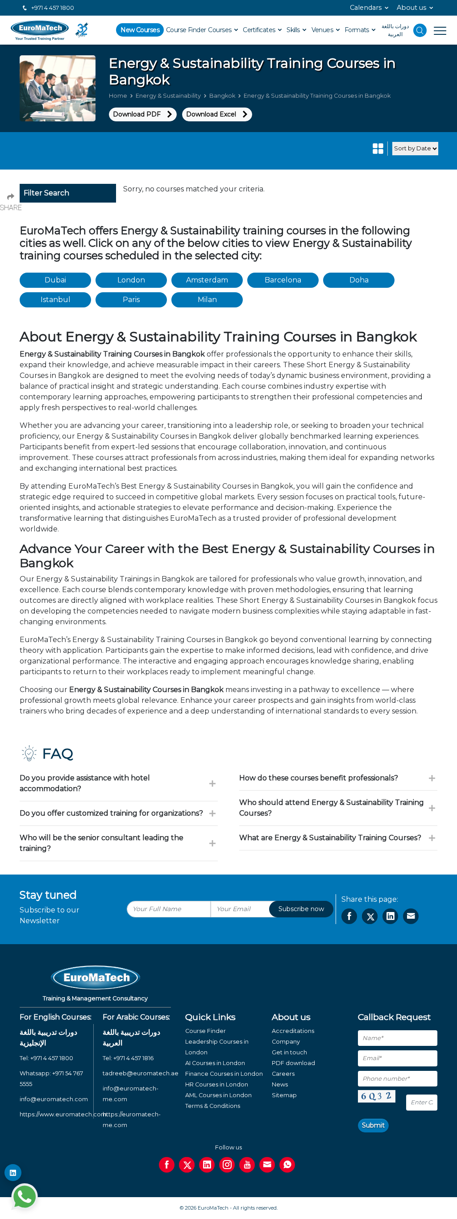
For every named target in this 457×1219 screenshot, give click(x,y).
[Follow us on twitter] (187, 1165)
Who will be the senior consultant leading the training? (101, 843)
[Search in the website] (420, 30)
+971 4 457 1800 (52, 7)
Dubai (55, 280)
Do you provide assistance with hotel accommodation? (85, 783)
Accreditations (293, 1031)
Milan (207, 299)
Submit (373, 1125)
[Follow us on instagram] (227, 1165)
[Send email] (267, 1165)
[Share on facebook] (349, 916)
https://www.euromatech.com (63, 1114)
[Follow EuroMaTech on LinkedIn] (12, 1172)
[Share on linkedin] (390, 916)
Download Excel (211, 114)
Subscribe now (301, 909)
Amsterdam (207, 280)
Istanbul (56, 299)
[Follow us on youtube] (247, 1165)
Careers (283, 1073)
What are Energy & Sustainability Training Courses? (330, 837)
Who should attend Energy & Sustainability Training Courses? (331, 807)
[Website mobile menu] (436, 30)
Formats (358, 30)
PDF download (293, 1063)
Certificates (260, 30)
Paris (131, 299)
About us (411, 8)
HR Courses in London (216, 1084)
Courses (220, 30)
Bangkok (222, 95)
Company (286, 1041)
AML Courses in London (218, 1095)
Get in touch (289, 1052)
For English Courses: (55, 1017)
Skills (294, 30)
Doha (359, 280)
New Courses (139, 30)
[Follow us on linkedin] (207, 1165)
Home (118, 95)
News (280, 1084)
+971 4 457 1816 (133, 1058)
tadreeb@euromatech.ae (141, 1073)
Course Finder (186, 30)
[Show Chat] (24, 1197)
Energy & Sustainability (168, 95)
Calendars (366, 8)
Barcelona (283, 280)
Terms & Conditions (212, 1106)
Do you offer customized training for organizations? (111, 813)
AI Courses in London (215, 1063)
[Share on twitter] (370, 916)
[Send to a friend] (411, 916)
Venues (323, 30)
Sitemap (284, 1095)
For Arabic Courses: (136, 1017)
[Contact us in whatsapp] (287, 1165)
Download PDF (137, 114)
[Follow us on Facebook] (166, 1165)
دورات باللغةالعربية (395, 30)
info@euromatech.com (54, 1099)
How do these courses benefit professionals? (318, 778)
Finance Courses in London (224, 1073)
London (131, 280)
